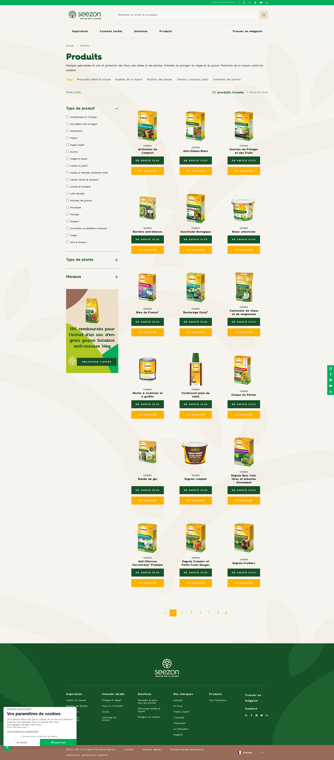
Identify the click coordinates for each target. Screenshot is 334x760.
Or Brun (177, 706)
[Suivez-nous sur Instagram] (244, 2)
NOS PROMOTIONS (224, 2)
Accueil (70, 46)
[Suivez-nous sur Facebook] (249, 2)
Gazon (105, 712)
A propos (129, 750)
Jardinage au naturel (109, 719)
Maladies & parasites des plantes (148, 701)
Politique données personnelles (187, 750)
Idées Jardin (72, 712)
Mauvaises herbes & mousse (94, 79)
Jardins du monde (76, 700)
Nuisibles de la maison (128, 79)
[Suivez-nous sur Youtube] (261, 2)
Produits (166, 31)
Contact (251, 709)
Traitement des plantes (227, 79)
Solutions (141, 31)
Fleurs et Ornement (112, 706)
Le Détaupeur (180, 729)
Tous (69, 79)
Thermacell (179, 723)
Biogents (178, 735)
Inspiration (80, 31)
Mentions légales (151, 750)
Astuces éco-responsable (73, 719)
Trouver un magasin (247, 31)
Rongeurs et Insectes (149, 717)
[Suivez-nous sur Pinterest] (255, 2)
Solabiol (178, 700)
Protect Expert (181, 712)
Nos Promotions (217, 700)
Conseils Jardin (111, 31)
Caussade (178, 718)
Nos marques (183, 694)
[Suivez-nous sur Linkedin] (267, 2)
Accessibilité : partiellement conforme (87, 755)
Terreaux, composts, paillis (192, 79)
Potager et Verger (111, 700)
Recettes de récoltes (77, 706)
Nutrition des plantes (159, 79)
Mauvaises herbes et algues (149, 710)
